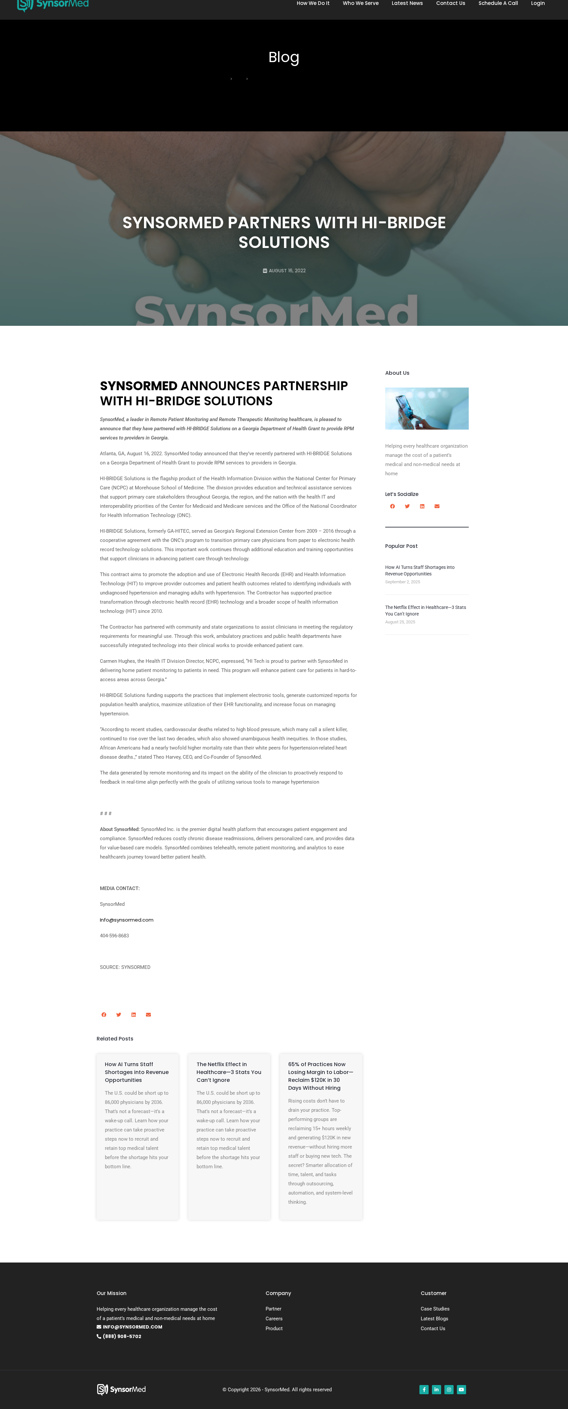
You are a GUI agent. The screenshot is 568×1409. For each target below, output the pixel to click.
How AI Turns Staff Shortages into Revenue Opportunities (137, 1072)
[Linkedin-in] (436, 1389)
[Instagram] (449, 1389)
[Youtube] (461, 1389)
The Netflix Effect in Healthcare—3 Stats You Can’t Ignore (229, 1072)
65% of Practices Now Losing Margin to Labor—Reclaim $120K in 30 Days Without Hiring (320, 1076)
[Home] (226, 79)
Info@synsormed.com (127, 919)
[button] (104, 1014)
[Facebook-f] (424, 1389)
